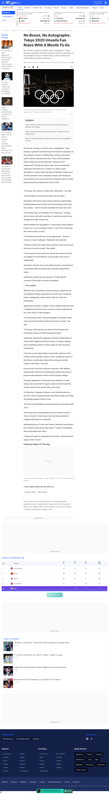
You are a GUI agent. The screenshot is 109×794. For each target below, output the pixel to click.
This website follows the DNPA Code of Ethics (51, 786)
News (20, 8)
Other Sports (42, 492)
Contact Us (76, 782)
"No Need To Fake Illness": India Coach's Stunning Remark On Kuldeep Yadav (41, 643)
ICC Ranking (24, 771)
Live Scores (7, 754)
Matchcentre (44, 771)
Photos (63, 8)
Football (42, 501)
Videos (71, 8)
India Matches (8, 16)
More (102, 8)
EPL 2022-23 (60, 754)
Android (44, 509)
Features (27, 8)
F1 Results (40, 504)
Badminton (80, 759)
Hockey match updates (58, 501)
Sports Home (5, 30)
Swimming (101, 765)
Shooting (89, 765)
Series (22, 754)
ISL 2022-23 (44, 754)
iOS (50, 509)
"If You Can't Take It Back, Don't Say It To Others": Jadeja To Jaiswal (38, 655)
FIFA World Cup (8, 739)
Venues (5, 771)
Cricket (35, 501)
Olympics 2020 (8, 7)
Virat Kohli (35, 739)
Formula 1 (79, 754)
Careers (67, 782)
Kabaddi (79, 765)
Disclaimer (33, 782)
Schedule (48, 8)
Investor (42, 782)
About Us (14, 782)
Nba (96, 759)
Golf (89, 759)
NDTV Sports (49, 504)
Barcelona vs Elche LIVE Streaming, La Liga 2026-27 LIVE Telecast (37, 679)
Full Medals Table (54, 595)
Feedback (23, 782)
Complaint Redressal (54, 782)
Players (95, 8)
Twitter (35, 507)
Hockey (99, 754)
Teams (5, 767)
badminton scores (30, 504)
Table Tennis (81, 770)
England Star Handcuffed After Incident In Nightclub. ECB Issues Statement (40, 667)
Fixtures (6, 757)
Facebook (65, 504)
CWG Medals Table (22, 739)
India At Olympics (82, 8)
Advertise (5, 782)
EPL (5, 20)
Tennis (89, 754)
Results (56, 8)
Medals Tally (37, 8)
